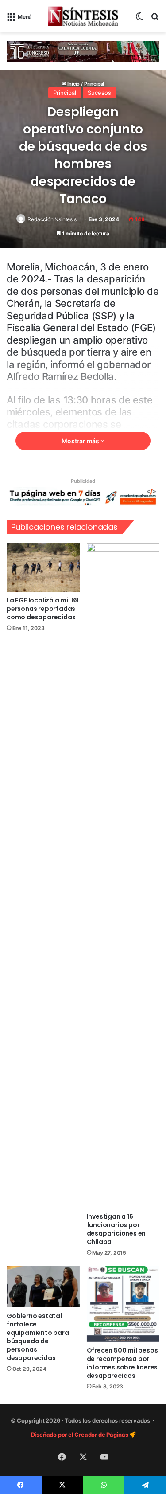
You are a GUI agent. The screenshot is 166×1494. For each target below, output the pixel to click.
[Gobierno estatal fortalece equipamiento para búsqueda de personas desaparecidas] (43, 1286)
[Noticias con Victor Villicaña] (83, 16)
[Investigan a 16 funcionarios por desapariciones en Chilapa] (123, 875)
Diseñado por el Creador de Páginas (80, 1434)
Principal (64, 92)
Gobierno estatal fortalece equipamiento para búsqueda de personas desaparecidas (38, 1336)
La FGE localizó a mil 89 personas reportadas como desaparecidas (43, 609)
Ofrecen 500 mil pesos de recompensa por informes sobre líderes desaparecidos (122, 1363)
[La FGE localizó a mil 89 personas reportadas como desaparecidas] (43, 567)
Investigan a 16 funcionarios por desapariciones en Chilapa (116, 1229)
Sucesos (99, 92)
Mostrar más (81, 441)
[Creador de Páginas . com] (83, 496)
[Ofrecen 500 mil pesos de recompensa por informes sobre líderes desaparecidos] (123, 1303)
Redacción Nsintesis (51, 219)
